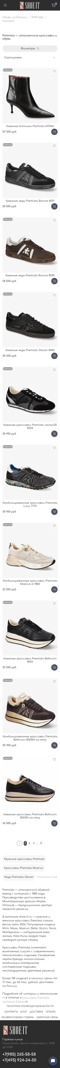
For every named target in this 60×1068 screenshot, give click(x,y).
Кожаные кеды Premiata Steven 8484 (30, 350)
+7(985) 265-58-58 (19, 1054)
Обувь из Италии (14, 17)
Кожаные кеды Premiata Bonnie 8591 (30, 200)
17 (41, 843)
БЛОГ (23, 1012)
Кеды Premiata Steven (19, 877)
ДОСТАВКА (36, 1012)
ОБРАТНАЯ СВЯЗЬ (47, 1017)
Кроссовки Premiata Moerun (23, 868)
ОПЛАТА (51, 1012)
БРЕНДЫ (38, 17)
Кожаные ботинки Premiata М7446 (30, 126)
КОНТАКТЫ (11, 1012)
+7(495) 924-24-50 (19, 1060)
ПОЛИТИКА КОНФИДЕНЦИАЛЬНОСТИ (30, 1006)
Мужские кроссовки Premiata (24, 859)
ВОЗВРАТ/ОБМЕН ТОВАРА (18, 1017)
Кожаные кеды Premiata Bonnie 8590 (30, 275)
